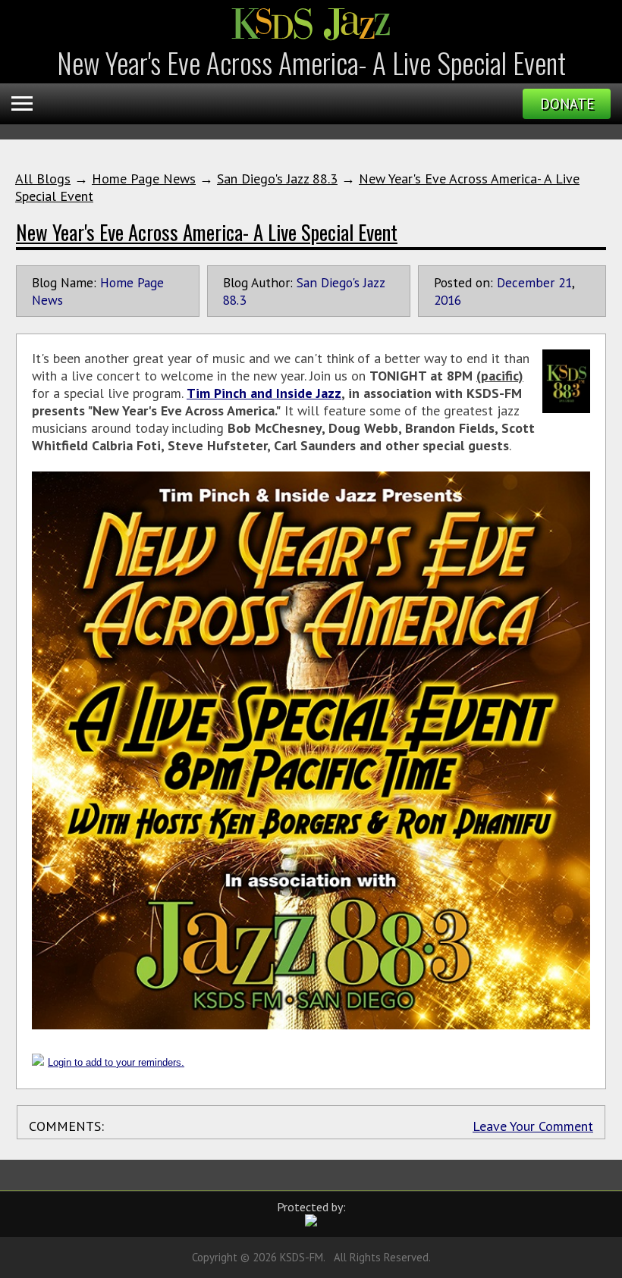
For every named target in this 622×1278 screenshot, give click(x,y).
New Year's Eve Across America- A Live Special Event (206, 232)
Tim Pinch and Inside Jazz (264, 393)
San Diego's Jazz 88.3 (277, 178)
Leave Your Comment (533, 1126)
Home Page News (144, 178)
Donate (567, 104)
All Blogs (43, 178)
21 (565, 282)
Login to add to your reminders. (116, 1062)
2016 (447, 300)
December (525, 282)
